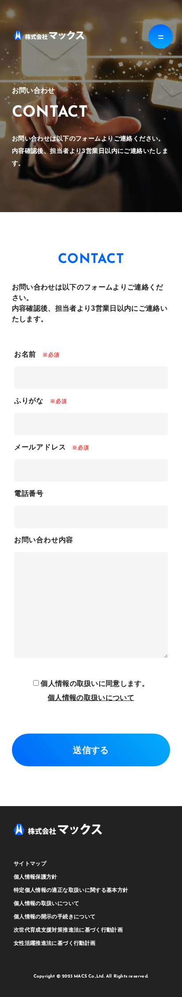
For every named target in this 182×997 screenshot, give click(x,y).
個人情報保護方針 (35, 877)
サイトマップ (30, 863)
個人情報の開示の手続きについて (54, 916)
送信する (91, 750)
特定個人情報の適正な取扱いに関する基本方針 (71, 890)
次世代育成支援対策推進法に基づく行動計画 (68, 930)
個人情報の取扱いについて (91, 697)
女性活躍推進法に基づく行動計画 (54, 943)
